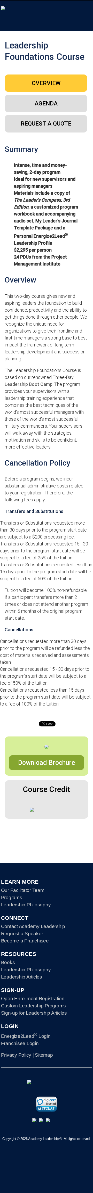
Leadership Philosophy (26, 904)
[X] (39, 1121)
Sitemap (44, 1055)
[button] (46, 1104)
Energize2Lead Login (26, 1036)
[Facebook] (46, 1121)
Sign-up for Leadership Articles (34, 1013)
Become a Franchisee (25, 940)
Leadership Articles (21, 977)
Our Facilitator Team (22, 890)
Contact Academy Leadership (33, 926)
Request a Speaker (22, 933)
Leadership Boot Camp (28, 384)
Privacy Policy (16, 1055)
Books (8, 962)
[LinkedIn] (33, 1121)
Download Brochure (46, 762)
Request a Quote (46, 123)
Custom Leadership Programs (33, 1005)
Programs (11, 897)
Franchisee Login (20, 1043)
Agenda (46, 103)
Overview (46, 83)
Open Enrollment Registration (33, 998)
